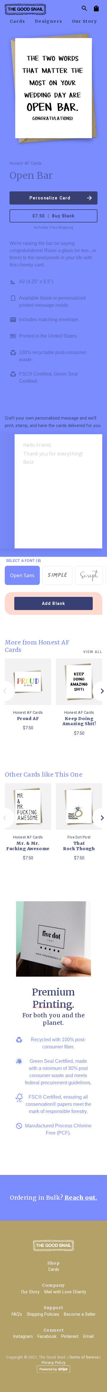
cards (17, 21)
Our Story (30, 1291)
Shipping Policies (43, 1314)
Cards (53, 1269)
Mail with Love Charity (65, 1291)
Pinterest (69, 1336)
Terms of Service (84, 1357)
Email (88, 1336)
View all (92, 652)
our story (84, 21)
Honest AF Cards (26, 163)
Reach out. (80, 1197)
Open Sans (22, 575)
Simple (57, 573)
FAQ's (17, 1314)
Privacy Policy (54, 1362)
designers (48, 21)
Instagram (23, 1336)
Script (89, 575)
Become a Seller (80, 1314)
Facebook (46, 1336)
